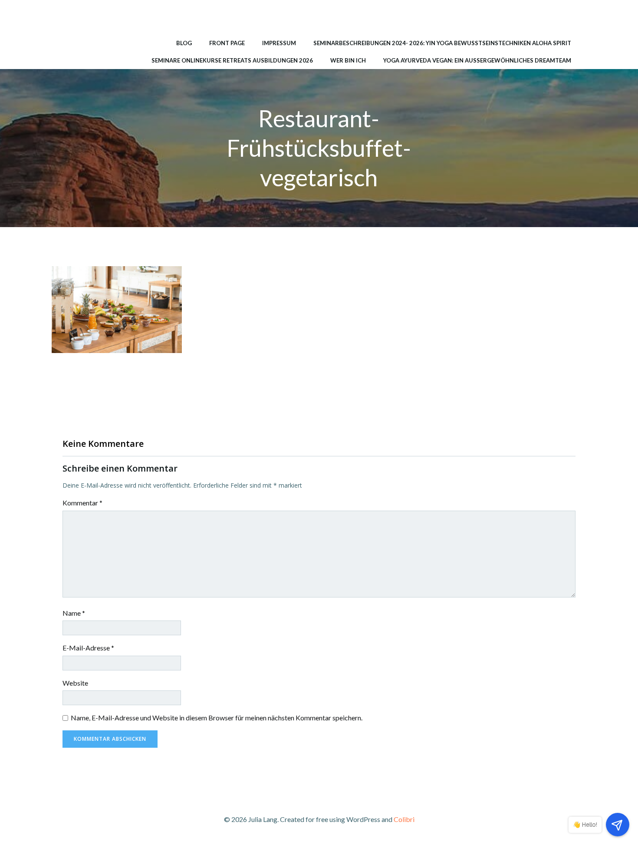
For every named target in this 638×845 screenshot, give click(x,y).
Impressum (279, 43)
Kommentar (82, 502)
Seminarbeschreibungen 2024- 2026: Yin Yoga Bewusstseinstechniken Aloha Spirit (442, 43)
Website (75, 683)
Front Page (227, 43)
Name (73, 613)
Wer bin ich (348, 60)
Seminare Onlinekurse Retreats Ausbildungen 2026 (232, 60)
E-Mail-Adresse (88, 648)
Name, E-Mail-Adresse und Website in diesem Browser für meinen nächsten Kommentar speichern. (216, 717)
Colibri (404, 819)
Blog (184, 43)
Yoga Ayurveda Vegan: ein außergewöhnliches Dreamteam (477, 60)
